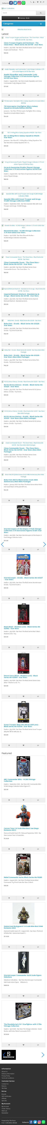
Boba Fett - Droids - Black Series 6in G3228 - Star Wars (22, 324)
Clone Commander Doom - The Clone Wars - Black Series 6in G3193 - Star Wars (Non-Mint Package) (22, 450)
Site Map (4, 1088)
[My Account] (34, 2)
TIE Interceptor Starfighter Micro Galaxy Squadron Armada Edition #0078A (21, 107)
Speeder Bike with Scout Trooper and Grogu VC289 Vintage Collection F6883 (22, 200)
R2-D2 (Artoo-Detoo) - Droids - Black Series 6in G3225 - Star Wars (23, 386)
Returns (4, 1086)
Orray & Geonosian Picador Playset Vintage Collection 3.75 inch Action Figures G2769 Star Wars (23, 169)
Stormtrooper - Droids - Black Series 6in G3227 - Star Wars (23, 579)
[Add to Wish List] (23, 64)
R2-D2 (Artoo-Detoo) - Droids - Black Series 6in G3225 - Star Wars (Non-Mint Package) (23, 417)
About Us (4, 1071)
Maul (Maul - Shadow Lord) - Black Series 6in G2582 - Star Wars (22, 628)
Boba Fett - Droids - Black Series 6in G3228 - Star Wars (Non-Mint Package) (22, 356)
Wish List (4, 1111)
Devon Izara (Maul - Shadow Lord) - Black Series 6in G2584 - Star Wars (21, 677)
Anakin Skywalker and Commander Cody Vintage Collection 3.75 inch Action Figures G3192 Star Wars (21, 76)
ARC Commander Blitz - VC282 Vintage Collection (19, 780)
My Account (5, 1106)
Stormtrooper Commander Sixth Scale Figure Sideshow (22, 976)
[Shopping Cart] (40, 2)
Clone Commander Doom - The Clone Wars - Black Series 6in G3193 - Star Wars (22, 263)
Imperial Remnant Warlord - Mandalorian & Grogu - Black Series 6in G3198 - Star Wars (21, 295)
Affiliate (4, 1098)
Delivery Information (8, 1074)
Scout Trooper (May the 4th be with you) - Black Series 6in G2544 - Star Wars (21, 726)
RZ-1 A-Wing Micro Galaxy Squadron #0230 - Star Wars (22, 137)
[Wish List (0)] (37, 2)
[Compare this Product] (38, 64)
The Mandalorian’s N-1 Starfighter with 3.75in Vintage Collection (23, 1025)
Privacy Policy (6, 1076)
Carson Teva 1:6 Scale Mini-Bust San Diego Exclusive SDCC (21, 829)
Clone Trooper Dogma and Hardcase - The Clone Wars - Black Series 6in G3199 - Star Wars (23, 44)
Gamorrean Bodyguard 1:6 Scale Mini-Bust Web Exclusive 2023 (23, 927)
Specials (4, 1101)
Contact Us (5, 1084)
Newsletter (5, 1113)
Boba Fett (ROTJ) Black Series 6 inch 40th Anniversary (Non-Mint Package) (21, 481)
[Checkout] (43, 2)
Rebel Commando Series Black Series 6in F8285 (23, 877)
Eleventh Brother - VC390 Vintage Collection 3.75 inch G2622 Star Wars (22, 232)
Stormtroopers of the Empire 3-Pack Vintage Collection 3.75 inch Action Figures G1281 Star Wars (23, 530)
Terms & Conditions (8, 1078)
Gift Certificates (6, 1096)
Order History (6, 1109)
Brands (4, 1094)
